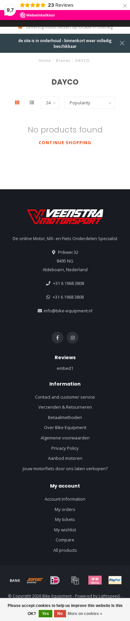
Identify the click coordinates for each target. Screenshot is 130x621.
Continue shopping (65, 142)
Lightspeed (109, 596)
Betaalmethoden (65, 417)
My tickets (65, 519)
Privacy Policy (65, 448)
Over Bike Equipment (65, 427)
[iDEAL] (55, 580)
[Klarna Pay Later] (95, 580)
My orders (65, 509)
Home (45, 60)
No (60, 613)
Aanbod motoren (65, 458)
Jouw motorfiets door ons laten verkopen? (65, 468)
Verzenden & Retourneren (65, 407)
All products (65, 550)
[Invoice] (75, 580)
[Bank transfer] (15, 580)
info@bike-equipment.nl (68, 311)
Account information (65, 499)
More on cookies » (85, 613)
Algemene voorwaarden (65, 438)
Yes (45, 613)
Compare (65, 540)
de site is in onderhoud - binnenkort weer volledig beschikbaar (65, 43)
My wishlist (65, 530)
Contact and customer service (65, 397)
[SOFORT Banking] (35, 580)
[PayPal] (115, 580)
